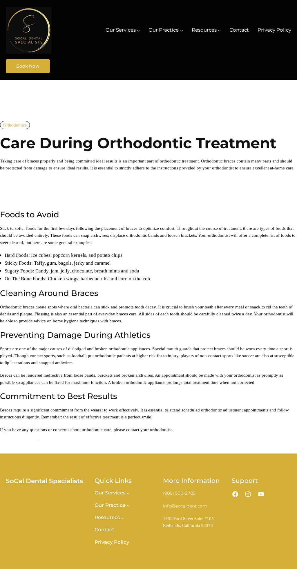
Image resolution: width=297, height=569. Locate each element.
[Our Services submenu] (138, 30)
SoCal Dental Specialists (44, 481)
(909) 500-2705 (179, 493)
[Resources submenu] (219, 30)
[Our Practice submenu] (181, 30)
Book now (27, 66)
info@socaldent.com (185, 506)
